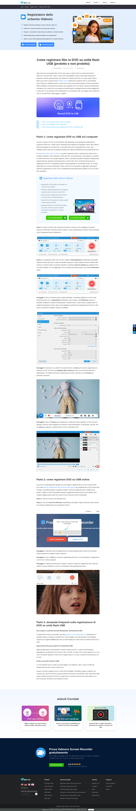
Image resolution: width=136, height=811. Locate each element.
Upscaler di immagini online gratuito (69, 798)
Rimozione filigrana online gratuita (68, 789)
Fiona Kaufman (58, 68)
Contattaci (94, 786)
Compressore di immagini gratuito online (70, 795)
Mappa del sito (95, 795)
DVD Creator (47, 792)
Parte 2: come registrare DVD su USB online (54, 124)
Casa (22, 7)
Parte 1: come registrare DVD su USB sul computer (56, 122)
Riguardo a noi (95, 783)
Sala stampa (95, 792)
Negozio (88, 2)
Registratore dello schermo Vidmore (40, 17)
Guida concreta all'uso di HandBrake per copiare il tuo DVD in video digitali (68, 724)
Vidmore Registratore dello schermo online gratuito (60, 487)
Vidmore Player (48, 789)
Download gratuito (30, 44)
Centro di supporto (110, 783)
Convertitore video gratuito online (68, 786)
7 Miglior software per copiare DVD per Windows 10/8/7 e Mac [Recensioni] (35, 724)
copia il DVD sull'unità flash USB (76, 634)
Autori (93, 789)
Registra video (33, 7)
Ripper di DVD (63, 81)
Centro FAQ (109, 786)
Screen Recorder (48, 786)
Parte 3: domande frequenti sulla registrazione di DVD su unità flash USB (62, 127)
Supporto (112, 2)
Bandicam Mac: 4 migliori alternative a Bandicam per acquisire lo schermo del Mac (100, 725)
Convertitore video (49, 783)
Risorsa (105, 2)
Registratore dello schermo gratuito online (70, 783)
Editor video (47, 798)
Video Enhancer (48, 795)
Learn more (83, 809)
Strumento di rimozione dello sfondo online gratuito (72, 792)
